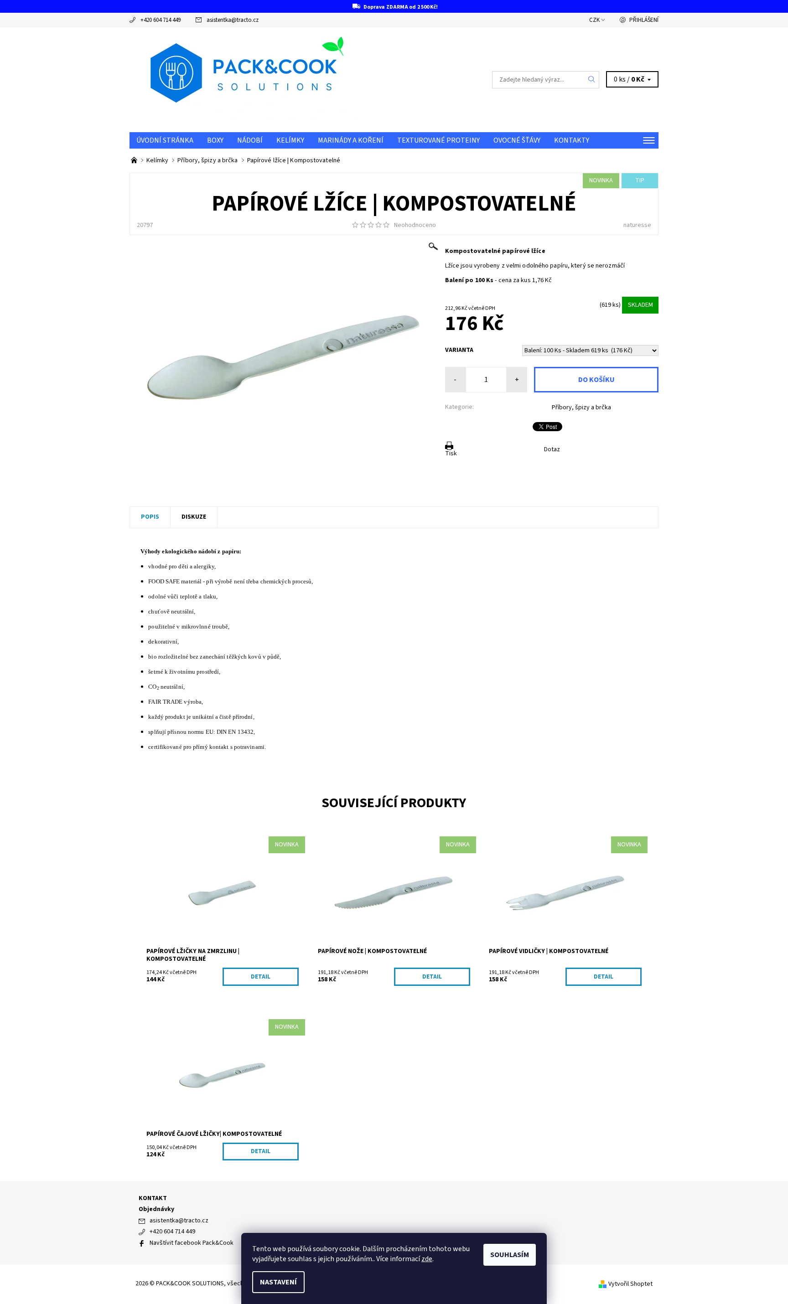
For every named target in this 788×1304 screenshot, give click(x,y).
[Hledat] (592, 79)
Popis (150, 516)
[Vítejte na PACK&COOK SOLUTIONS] (135, 160)
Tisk (451, 453)
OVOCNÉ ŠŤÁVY (516, 140)
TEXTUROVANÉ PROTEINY (438, 140)
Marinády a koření (351, 140)
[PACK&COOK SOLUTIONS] (244, 79)
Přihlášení (643, 20)
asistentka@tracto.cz (233, 20)
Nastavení (278, 1282)
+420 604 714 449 (160, 20)
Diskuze (193, 516)
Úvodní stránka (164, 140)
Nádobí (250, 140)
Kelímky (290, 140)
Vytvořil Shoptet (630, 1284)
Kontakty (571, 140)
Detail (260, 977)
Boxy (215, 140)
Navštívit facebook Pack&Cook (191, 1242)
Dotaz (552, 449)
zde (426, 1259)
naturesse (637, 225)
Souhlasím (509, 1255)
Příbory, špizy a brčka (581, 407)
